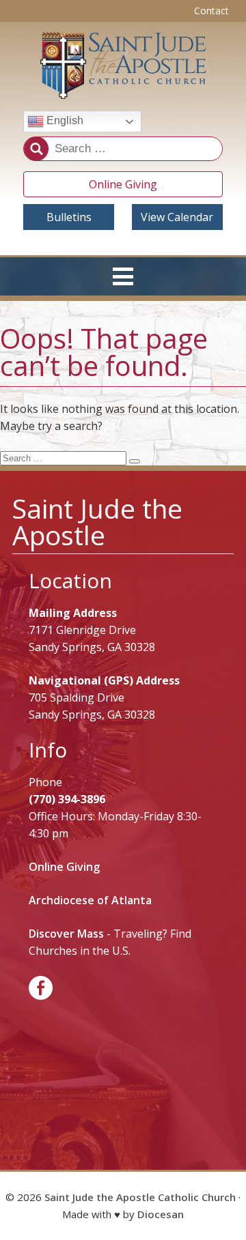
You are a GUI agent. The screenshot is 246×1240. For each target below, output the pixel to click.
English (63, 120)
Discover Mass (66, 933)
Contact (211, 10)
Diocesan (160, 1214)
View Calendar (177, 217)
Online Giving (123, 184)
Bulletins (69, 217)
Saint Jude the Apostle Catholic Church (140, 1197)
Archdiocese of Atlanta (90, 900)
